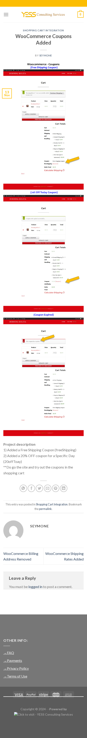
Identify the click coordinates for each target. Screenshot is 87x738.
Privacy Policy (18, 668)
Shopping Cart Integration (43, 30)
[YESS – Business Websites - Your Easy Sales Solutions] (43, 14)
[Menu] (6, 14)
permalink (45, 509)
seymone (45, 55)
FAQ (10, 652)
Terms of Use (17, 676)
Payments (14, 660)
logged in (35, 586)
